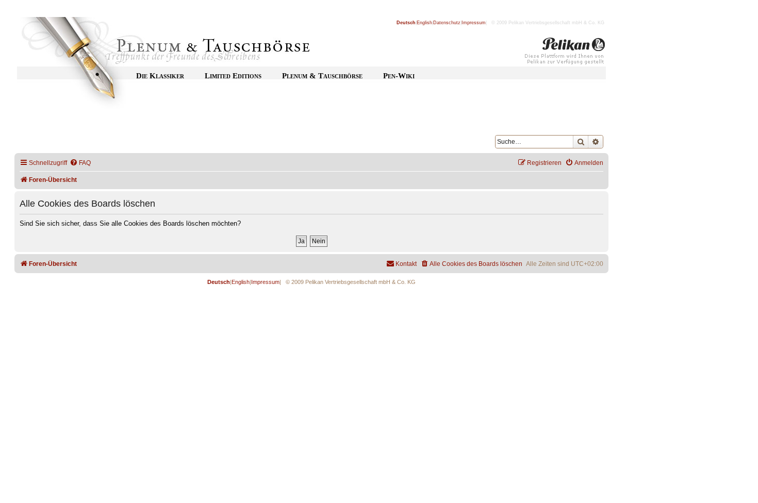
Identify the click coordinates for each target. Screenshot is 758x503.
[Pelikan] (565, 53)
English (424, 22)
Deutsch (406, 22)
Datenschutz (446, 22)
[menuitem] (80, 163)
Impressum (474, 22)
